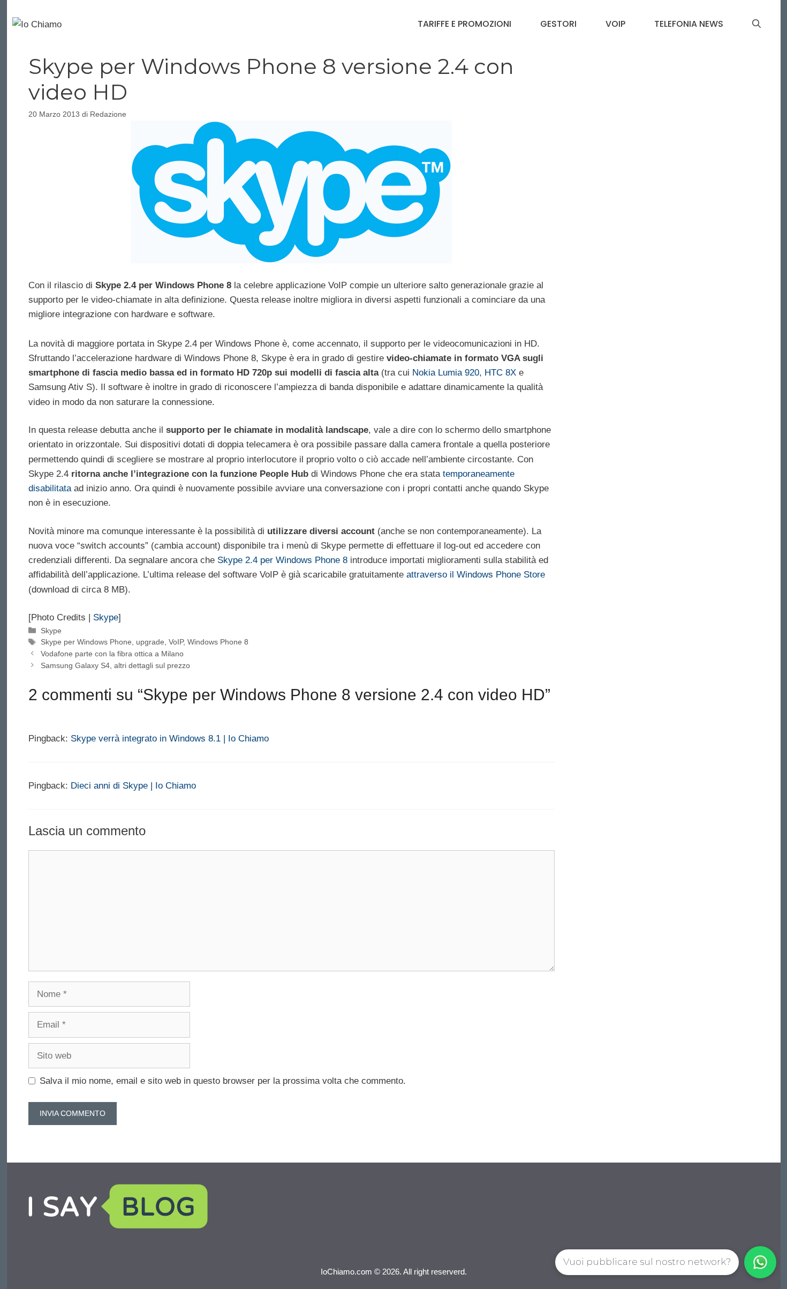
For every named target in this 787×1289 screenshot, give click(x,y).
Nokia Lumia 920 (445, 373)
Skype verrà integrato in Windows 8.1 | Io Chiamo (170, 738)
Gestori (558, 24)
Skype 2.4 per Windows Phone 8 (282, 560)
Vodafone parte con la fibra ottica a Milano (112, 653)
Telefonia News (688, 24)
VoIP (615, 24)
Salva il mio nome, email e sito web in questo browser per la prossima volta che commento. (223, 1081)
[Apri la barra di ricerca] (756, 24)
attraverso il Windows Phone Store (475, 574)
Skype (105, 617)
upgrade (150, 642)
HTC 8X (500, 373)
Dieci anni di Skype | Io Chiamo (133, 786)
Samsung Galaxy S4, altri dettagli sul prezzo (115, 665)
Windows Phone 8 (217, 642)
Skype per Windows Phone (86, 642)
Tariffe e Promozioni (464, 24)
